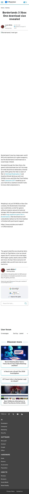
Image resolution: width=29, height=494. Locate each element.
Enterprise (4, 426)
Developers (4, 423)
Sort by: (15, 334)
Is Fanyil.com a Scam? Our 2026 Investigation (14, 372)
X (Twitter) (13, 414)
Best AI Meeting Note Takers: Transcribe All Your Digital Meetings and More (14, 364)
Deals (2, 458)
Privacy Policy (11, 491)
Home (2, 8)
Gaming (7, 8)
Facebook (9, 414)
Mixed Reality (5, 485)
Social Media (4, 482)
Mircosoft (3, 441)
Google (3, 447)
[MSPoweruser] (10, 2)
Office (3, 450)
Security (3, 433)
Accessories (4, 465)
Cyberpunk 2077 (10, 181)
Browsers (3, 479)
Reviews (3, 476)
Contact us (19, 491)
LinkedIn (22, 414)
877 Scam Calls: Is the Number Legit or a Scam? (14, 380)
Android (3, 444)
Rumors (3, 461)
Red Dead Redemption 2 (13, 174)
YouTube (17, 414)
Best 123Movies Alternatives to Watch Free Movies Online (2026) (14, 402)
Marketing (4, 430)
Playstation (4, 468)
